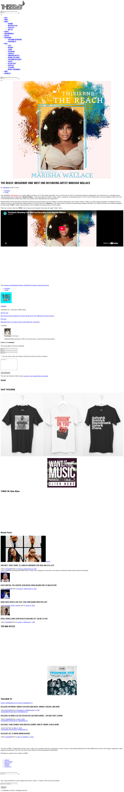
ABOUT (7, 760)
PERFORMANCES (9, 33)
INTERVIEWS (8, 37)
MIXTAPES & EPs (13, 26)
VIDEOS (6, 31)
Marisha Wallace (18, 285)
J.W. (6, 728)
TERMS (6, 765)
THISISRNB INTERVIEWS (15, 39)
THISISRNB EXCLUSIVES (14, 59)
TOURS (10, 49)
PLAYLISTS (11, 28)
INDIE (6, 71)
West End (46, 285)
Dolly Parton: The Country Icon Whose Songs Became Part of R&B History (29, 585)
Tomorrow (40, 285)
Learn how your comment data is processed (35, 376)
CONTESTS (11, 53)
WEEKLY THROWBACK (14, 69)
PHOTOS (6, 35)
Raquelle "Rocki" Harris (12, 605)
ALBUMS (10, 24)
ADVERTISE (7, 73)
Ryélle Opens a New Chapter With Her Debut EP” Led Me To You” (24, 618)
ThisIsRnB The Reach (30, 285)
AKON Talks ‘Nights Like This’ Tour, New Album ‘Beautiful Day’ (24, 602)
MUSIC (6, 22)
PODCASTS (11, 65)
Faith (11, 285)
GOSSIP (10, 61)
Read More (4, 572)
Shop (5, 18)
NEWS (6, 20)
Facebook (7, 190)
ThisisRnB (6, 187)
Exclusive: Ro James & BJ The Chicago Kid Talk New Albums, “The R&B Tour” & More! (32, 715)
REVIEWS (10, 47)
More (6, 43)
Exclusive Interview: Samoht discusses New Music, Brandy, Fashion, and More (30, 706)
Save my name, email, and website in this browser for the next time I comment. (25, 356)
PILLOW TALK (12, 63)
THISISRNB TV (12, 41)
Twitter (6, 192)
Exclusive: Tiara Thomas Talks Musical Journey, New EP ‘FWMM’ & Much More (30, 724)
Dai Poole (8, 710)
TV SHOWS (11, 67)
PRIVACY (7, 763)
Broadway (7, 285)
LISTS (9, 45)
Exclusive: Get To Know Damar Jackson (15, 733)
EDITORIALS (11, 51)
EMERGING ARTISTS (13, 55)
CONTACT (7, 766)
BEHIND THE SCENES (14, 57)
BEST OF (10, 29)
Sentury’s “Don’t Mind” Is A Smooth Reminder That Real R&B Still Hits (27, 565)
